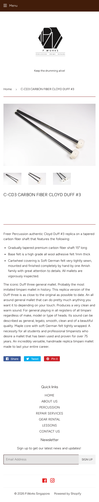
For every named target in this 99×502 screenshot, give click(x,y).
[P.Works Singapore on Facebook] (44, 481)
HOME (49, 395)
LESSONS (49, 425)
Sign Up (87, 459)
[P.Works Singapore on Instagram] (52, 481)
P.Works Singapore (37, 493)
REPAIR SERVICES (49, 413)
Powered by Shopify (67, 493)
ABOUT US (49, 401)
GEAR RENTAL (49, 419)
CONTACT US (49, 431)
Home (7, 89)
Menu (13, 6)
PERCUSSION (49, 407)
